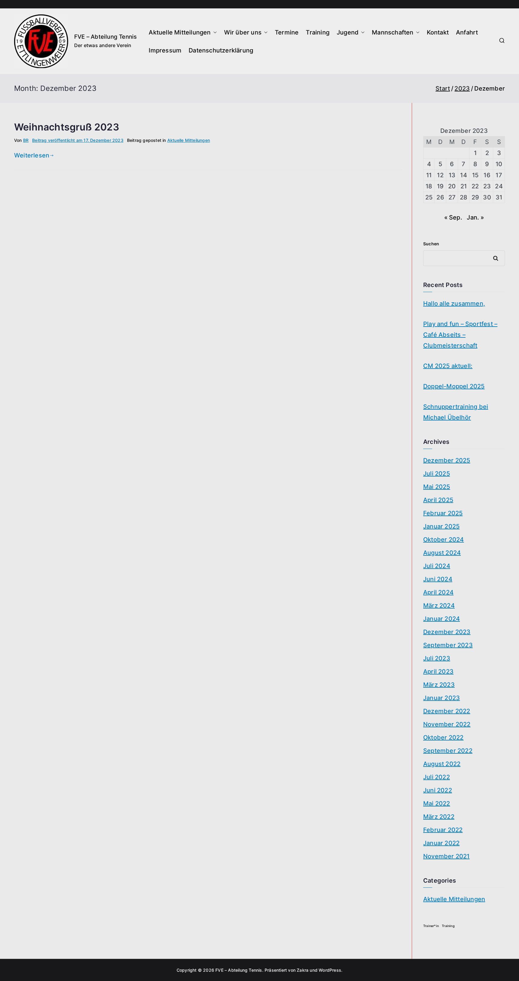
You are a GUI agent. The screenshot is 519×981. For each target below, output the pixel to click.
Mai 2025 (436, 486)
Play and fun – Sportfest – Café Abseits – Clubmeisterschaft (460, 334)
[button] (214, 32)
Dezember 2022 (446, 711)
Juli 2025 (436, 473)
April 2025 (438, 500)
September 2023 (448, 645)
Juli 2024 (436, 566)
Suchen (431, 243)
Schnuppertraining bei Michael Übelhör (455, 412)
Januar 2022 (441, 843)
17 (499, 175)
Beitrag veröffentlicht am (77, 140)
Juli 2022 (436, 777)
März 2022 (438, 816)
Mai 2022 (436, 803)
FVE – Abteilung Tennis (105, 36)
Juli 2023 (436, 658)
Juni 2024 (437, 579)
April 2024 (438, 592)
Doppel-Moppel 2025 (454, 386)
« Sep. (453, 217)
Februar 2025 (443, 513)
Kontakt (438, 32)
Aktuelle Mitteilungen (180, 32)
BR (26, 140)
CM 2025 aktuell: (447, 365)
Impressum (165, 50)
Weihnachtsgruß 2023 (66, 127)
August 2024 (442, 552)
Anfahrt (467, 32)
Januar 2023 (441, 697)
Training (317, 32)
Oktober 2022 (443, 737)
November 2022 (447, 724)
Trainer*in (431, 926)
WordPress (330, 970)
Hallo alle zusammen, (454, 303)
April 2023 (438, 671)
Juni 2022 (437, 790)
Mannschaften (392, 32)
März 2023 (439, 684)
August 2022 (441, 763)
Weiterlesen (31, 155)
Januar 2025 (441, 526)
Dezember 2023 (447, 632)
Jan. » (475, 217)
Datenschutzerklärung (221, 50)
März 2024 (439, 605)
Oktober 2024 (443, 539)
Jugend (348, 32)
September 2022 (447, 750)
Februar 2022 (443, 829)
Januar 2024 (441, 618)
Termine (287, 32)
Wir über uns (243, 32)
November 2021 (446, 856)
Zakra (302, 970)
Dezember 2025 (446, 460)
